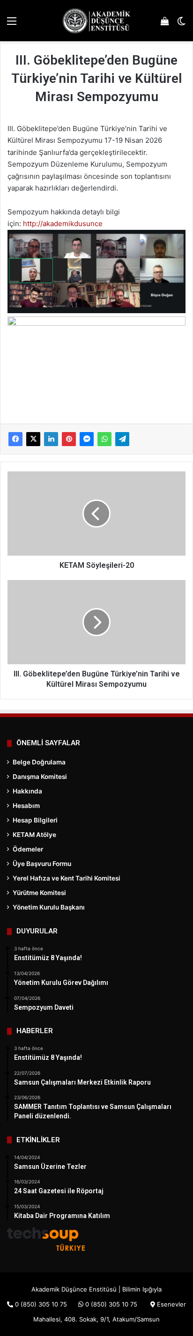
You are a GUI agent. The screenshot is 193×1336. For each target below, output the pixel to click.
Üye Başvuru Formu (42, 863)
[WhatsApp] (104, 439)
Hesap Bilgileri (35, 820)
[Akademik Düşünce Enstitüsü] (96, 21)
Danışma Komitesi (40, 776)
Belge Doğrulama (39, 762)
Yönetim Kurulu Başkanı (49, 907)
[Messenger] (87, 439)
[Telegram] (122, 439)
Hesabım (26, 805)
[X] (33, 439)
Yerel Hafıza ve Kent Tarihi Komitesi (66, 878)
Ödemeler (28, 849)
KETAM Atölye (34, 834)
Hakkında (27, 791)
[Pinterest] (69, 439)
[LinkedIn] (51, 439)
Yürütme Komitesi (39, 892)
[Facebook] (15, 439)
